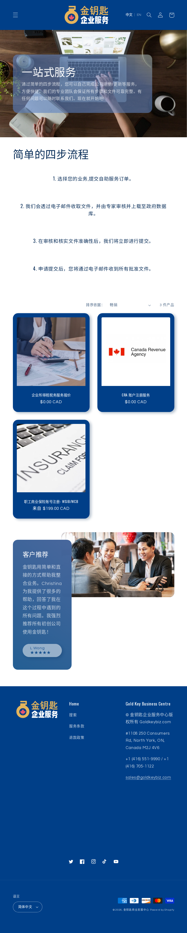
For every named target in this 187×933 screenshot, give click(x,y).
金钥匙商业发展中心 (136, 909)
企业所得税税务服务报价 (51, 395)
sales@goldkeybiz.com (148, 777)
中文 (129, 15)
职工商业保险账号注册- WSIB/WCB (51, 501)
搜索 (73, 715)
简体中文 (25, 907)
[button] (15, 15)
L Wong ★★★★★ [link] (40, 650)
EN (139, 15)
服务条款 (76, 726)
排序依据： (95, 305)
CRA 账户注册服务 (136, 395)
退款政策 (76, 738)
